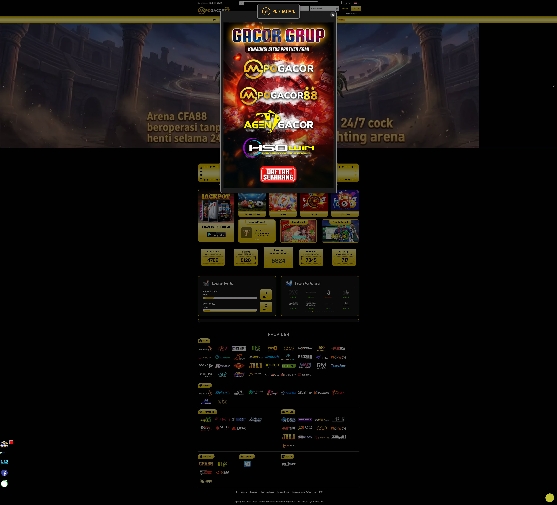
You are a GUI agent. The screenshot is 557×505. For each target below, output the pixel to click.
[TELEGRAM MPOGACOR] (4, 461)
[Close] (332, 14)
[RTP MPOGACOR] (4, 444)
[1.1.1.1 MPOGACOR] (3, 453)
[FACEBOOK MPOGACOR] (4, 472)
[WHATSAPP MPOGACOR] (4, 483)
